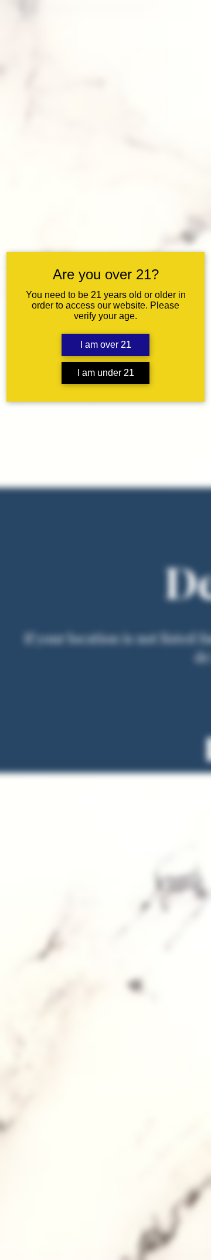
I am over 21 (105, 345)
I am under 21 (105, 373)
